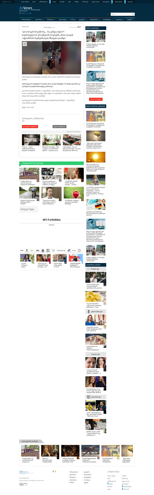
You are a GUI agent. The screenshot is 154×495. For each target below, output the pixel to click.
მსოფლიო (50, 19)
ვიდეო (54, 1)
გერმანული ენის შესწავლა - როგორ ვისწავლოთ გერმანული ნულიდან (95, 213)
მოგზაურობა (94, 19)
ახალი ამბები (25, 1)
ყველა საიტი (95, 1)
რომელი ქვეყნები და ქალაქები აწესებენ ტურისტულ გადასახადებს (95, 45)
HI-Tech (72, 19)
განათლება (62, 19)
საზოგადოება (26, 19)
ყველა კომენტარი (59, 126)
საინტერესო (107, 19)
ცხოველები (106, 1)
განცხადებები (119, 1)
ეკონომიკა (38, 19)
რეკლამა (130, 1)
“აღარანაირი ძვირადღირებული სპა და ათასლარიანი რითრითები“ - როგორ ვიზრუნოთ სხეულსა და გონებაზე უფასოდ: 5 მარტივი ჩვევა (95, 191)
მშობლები (85, 1)
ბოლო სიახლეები (95, 99)
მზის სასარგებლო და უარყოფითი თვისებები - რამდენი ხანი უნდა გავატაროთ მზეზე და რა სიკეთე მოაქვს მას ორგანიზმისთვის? (95, 168)
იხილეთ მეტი (27, 209)
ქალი (34, 1)
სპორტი (62, 1)
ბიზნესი (77, 1)
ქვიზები (129, 19)
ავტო (69, 1)
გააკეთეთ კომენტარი (30, 126)
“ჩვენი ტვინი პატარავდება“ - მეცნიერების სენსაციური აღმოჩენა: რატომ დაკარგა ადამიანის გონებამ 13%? (94, 146)
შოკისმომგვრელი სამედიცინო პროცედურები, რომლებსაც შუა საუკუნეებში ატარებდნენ (95, 65)
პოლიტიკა (119, 19)
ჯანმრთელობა (43, 1)
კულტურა (82, 19)
